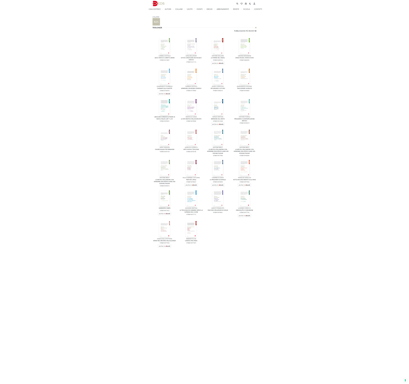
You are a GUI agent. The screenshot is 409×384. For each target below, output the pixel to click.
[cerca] (237, 3)
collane (179, 9)
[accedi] (254, 3)
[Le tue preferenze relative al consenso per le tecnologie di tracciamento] (405, 380)
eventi (199, 9)
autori (168, 9)
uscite (190, 9)
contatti (258, 9)
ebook (209, 9)
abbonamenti (223, 9)
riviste (236, 9)
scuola (246, 9)
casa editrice (155, 9)
